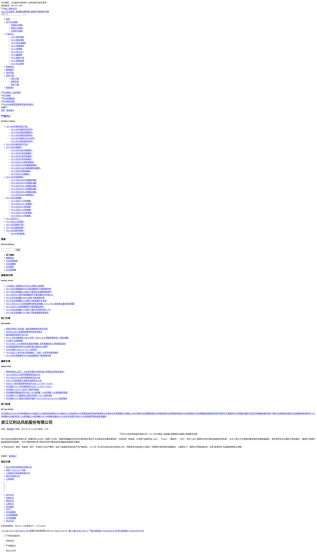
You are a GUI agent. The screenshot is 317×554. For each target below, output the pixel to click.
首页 (8, 19)
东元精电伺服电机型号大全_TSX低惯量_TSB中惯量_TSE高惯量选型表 (37, 392)
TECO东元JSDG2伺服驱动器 (24, 189)
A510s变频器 (85, 416)
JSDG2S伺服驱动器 (48, 416)
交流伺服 (158, 413)
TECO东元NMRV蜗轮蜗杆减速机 (26, 168)
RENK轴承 (42, 413)
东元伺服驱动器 (240, 413)
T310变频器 (35, 416)
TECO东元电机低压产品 (17, 126)
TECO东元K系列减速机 (22, 156)
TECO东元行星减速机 (21, 171)
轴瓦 (7, 413)
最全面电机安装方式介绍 (17, 335)
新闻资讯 (10, 67)
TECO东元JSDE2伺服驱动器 (24, 192)
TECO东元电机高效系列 (22, 141)
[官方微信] (9, 9)
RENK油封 (60, 413)
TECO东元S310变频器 (21, 207)
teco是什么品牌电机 (14, 341)
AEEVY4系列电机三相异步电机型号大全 (24, 381)
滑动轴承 (51, 413)
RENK (11, 413)
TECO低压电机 (17, 37)
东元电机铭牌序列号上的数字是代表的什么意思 (27, 347)
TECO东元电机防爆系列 (22, 132)
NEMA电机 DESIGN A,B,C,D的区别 (21, 350)
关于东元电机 (12, 22)
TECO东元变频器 (14, 198)
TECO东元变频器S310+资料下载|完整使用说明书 (27, 313)
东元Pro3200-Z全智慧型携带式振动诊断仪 (24, 332)
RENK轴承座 (82, 413)
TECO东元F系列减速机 (22, 159)
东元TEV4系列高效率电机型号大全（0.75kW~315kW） (30, 384)
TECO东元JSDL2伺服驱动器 (24, 186)
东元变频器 (11, 270)
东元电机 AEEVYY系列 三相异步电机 (22, 390)
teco (130, 413)
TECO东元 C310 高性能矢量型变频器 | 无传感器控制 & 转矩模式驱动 (36, 344)
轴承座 (100, 413)
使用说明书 (215, 413)
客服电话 (10, 258)
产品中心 (10, 34)
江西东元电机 (17, 31)
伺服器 (258, 413)
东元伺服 (125, 413)
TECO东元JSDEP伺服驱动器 (24, 180)
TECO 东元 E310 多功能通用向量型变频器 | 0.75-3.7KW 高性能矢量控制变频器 (40, 304)
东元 (3, 413)
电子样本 (75, 416)
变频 (222, 413)
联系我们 (10, 88)
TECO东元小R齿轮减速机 (23, 162)
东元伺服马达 (138, 413)
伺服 (152, 413)
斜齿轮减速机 (100, 416)
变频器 (147, 413)
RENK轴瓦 (33, 413)
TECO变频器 (16, 49)
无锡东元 (10, 498)
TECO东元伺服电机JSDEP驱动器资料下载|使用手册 (28, 289)
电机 (180, 413)
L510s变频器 (24, 416)
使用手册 (15, 82)
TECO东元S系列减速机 (22, 153)
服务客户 (10, 110)
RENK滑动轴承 (18, 234)
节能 (93, 416)
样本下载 (15, 79)
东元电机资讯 (13, 416)
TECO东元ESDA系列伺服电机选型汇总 (23, 375)
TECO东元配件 (17, 64)
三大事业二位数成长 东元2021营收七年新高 (25, 286)
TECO (8, 509)
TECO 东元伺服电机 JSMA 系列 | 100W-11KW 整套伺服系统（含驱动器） (38, 338)
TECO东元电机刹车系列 (22, 129)
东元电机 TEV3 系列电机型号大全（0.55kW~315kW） (29, 387)
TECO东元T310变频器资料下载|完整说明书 (25, 307)
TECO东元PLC (17, 52)
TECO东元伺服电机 (15, 177)
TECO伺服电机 (17, 46)
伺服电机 (174, 413)
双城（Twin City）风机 (16, 470)
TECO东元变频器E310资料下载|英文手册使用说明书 (29, 292)
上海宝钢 (10, 479)
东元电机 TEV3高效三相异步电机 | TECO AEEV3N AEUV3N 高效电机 (36, 398)
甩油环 (94, 413)
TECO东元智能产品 (15, 225)
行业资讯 (251, 413)
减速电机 (299, 413)
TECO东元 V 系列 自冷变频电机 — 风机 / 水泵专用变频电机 (32, 353)
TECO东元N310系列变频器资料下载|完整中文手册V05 (29, 295)
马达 (196, 413)
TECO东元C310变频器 (21, 210)
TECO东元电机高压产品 (17, 144)
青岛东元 (10, 501)
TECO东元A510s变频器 (22, 213)
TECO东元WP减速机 (20, 174)
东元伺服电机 (12, 261)
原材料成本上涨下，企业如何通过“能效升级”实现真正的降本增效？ (35, 372)
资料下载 (10, 76)
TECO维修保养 (17, 61)
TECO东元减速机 (18, 43)
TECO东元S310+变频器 (22, 204)
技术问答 (10, 73)
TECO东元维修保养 (15, 228)
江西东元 (10, 504)
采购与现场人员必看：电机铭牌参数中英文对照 (27, 329)
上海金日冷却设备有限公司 (18, 473)
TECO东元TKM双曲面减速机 (24, 165)
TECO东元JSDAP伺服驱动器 (24, 183)
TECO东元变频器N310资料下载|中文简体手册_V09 (28, 310)
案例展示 (10, 70)
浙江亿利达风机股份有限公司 (19, 467)
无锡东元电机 (17, 25)
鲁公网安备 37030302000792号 (130, 531)
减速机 (264, 413)
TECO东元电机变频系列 (22, 135)
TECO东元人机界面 (15, 222)
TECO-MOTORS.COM (19, 531)
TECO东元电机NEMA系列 (23, 138)
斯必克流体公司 (13, 476)
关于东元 (10, 495)
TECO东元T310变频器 (21, 201)
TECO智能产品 (17, 58)
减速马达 (291, 413)
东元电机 (10, 267)
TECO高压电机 (17, 40)
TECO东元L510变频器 (21, 216)
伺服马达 (166, 413)
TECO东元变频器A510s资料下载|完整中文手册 (26, 301)
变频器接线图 (204, 413)
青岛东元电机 (17, 28)
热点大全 (10, 521)
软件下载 (15, 85)
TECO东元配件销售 (15, 231)
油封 (90, 413)
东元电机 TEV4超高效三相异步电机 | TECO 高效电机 (29, 395)
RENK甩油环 (70, 413)
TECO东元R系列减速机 (22, 150)
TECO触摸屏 (16, 55)
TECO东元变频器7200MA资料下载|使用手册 (25, 298)
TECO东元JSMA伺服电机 (23, 195)
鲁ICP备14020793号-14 (78, 531)
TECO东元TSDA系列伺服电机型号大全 (23, 378)
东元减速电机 (281, 413)
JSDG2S (60, 416)
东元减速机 (11, 264)
